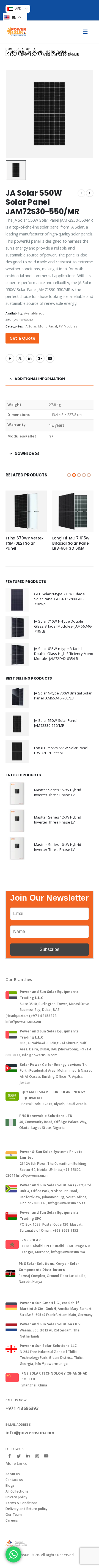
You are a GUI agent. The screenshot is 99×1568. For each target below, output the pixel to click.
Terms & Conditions (22, 1503)
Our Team (14, 1514)
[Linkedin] (28, 1456)
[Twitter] (19, 1456)
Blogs (10, 1485)
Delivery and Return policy (26, 1508)
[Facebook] (10, 1456)
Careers (12, 1520)
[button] (69, 475)
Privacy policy (16, 1497)
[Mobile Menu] (85, 31)
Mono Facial (47, 326)
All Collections (17, 1491)
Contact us (14, 1479)
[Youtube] (46, 1456)
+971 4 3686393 (22, 1408)
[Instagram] (37, 1456)
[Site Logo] (17, 32)
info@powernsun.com (30, 1433)
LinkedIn (30, 358)
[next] (90, 193)
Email (50, 358)
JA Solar (30, 326)
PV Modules (68, 326)
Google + (40, 358)
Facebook (10, 358)
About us (13, 1474)
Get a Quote (22, 338)
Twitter (20, 358)
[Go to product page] (26, 511)
